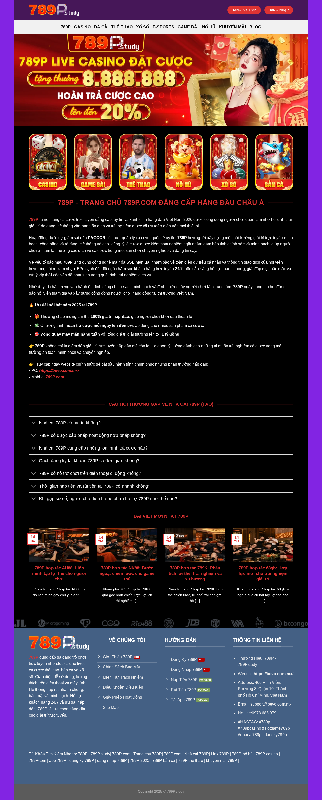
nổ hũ (209, 27)
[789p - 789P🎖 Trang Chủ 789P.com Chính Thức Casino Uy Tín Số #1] (54, 10)
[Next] (294, 572)
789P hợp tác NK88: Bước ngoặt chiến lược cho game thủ (127, 573)
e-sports (163, 27)
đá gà (101, 27)
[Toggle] (34, 423)
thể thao (122, 27)
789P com (55, 377)
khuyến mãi (232, 27)
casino (82, 27)
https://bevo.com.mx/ (59, 370)
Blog (255, 27)
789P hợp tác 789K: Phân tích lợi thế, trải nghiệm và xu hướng (195, 573)
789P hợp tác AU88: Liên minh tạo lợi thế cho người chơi (59, 573)
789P (66, 27)
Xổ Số (142, 27)
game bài (188, 27)
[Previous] (28, 572)
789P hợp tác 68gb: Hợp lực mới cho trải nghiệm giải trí (263, 573)
